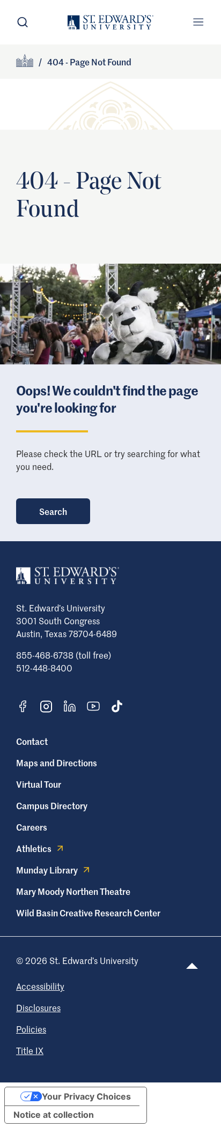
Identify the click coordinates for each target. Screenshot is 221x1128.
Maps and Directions (56, 762)
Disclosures (38, 1007)
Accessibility (40, 986)
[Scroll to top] (192, 966)
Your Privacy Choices (86, 1096)
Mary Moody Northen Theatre (73, 891)
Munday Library (47, 870)
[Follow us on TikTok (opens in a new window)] (116, 706)
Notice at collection (53, 1114)
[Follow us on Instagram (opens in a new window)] (46, 706)
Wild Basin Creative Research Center (88, 912)
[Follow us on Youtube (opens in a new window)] (93, 706)
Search (53, 511)
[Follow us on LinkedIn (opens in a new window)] (69, 706)
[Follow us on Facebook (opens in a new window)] (22, 706)
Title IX (29, 1050)
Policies (31, 1029)
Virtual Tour (38, 784)
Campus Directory (51, 805)
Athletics (33, 848)
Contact (32, 741)
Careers (31, 827)
